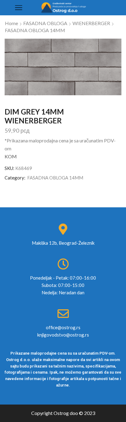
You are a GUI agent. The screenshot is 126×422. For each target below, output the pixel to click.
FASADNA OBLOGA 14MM (35, 30)
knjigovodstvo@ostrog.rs (63, 334)
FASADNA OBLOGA (45, 23)
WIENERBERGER (91, 23)
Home (11, 23)
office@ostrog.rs (63, 327)
